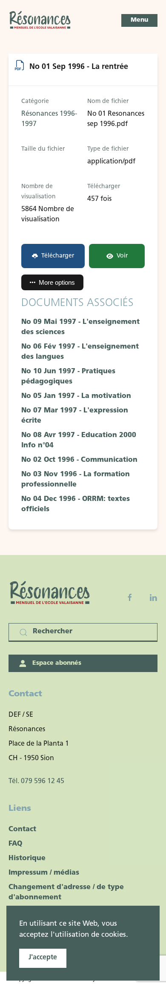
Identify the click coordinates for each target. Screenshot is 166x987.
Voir (122, 256)
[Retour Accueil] (40, 20)
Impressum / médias (44, 873)
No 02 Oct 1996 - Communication (79, 460)
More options (57, 282)
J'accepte (43, 957)
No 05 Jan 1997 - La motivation (76, 396)
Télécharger (57, 256)
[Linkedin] (153, 597)
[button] (139, 20)
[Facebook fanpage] (130, 597)
